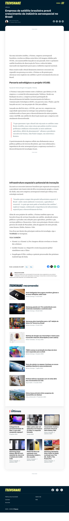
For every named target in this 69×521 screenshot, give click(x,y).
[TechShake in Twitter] (61, 490)
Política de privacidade (11, 497)
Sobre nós (38, 497)
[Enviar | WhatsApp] (60, 21)
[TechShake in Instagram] (57, 490)
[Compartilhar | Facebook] (54, 21)
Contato (7, 499)
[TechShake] (13, 3)
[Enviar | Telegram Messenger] (63, 21)
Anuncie (7, 502)
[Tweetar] (57, 21)
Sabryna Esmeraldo (19, 272)
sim (27, 267)
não (31, 267)
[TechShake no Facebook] (52, 490)
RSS (37, 499)
